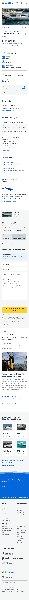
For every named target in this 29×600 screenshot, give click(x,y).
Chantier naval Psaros (11, 223)
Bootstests (5, 518)
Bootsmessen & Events (20, 533)
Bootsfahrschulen (21, 538)
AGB (11, 314)
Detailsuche (5, 506)
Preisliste (19, 506)
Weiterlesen (6, 150)
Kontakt (22, 591)
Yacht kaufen (5, 514)
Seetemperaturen (21, 526)
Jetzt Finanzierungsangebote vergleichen (11, 45)
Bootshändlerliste (7, 528)
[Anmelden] (22, 2)
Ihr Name (6, 264)
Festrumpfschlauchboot (10, 31)
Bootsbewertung (20, 510)
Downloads (19, 542)
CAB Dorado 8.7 (9, 451)
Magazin (18, 528)
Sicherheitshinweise (7, 591)
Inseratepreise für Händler (7, 531)
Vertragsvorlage (20, 512)
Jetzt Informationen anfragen (11, 91)
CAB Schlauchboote (8, 465)
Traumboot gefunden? (9, 168)
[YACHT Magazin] (6, 558)
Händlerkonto (5, 534)
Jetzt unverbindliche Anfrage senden (14, 309)
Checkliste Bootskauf (9, 403)
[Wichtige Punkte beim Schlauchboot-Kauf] (14, 400)
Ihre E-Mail (6, 269)
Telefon (16, 274)
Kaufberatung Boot (8, 396)
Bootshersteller (6, 516)
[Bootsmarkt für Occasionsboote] (7, 3)
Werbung (18, 540)
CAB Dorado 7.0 (9, 434)
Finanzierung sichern (8, 162)
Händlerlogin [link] (5, 526)
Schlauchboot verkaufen (10, 487)
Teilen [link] (25, 27)
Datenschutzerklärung (8, 589)
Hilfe (16, 591)
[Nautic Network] (7, 563)
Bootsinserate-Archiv (20, 515)
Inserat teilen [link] (8, 343)
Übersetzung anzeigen (19, 127)
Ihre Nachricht (7, 279)
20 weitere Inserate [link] (8, 243)
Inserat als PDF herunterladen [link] (13, 346)
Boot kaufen (5, 512)
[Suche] (17, 2)
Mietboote (19, 536)
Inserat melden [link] (8, 348)
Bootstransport (6, 520)
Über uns (4, 587)
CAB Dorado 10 (22, 451)
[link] (8, 430)
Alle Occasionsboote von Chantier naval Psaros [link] (13, 461)
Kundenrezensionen (21, 518)
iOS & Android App (21, 530)
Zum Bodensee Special (9, 201)
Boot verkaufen (20, 508)
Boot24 (4, 497)
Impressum (12, 587)
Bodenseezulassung (8, 110)
